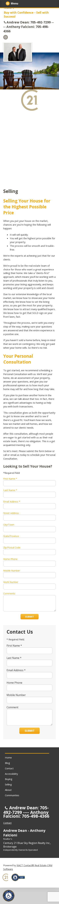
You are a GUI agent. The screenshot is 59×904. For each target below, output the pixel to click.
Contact (9, 768)
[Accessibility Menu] (8, 896)
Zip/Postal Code (11, 547)
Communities (12, 795)
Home (8, 757)
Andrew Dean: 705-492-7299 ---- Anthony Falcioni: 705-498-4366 (28, 26)
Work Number (10, 582)
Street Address (11, 513)
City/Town (8, 524)
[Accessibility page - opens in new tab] (19, 881)
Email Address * (11, 501)
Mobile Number (11, 570)
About (8, 789)
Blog (7, 763)
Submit (29, 616)
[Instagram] (5, 37)
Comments (9, 593)
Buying (8, 779)
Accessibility (11, 773)
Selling (8, 784)
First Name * (10, 478)
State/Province (11, 536)
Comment (12, 707)
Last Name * (10, 490)
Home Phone (10, 559)
